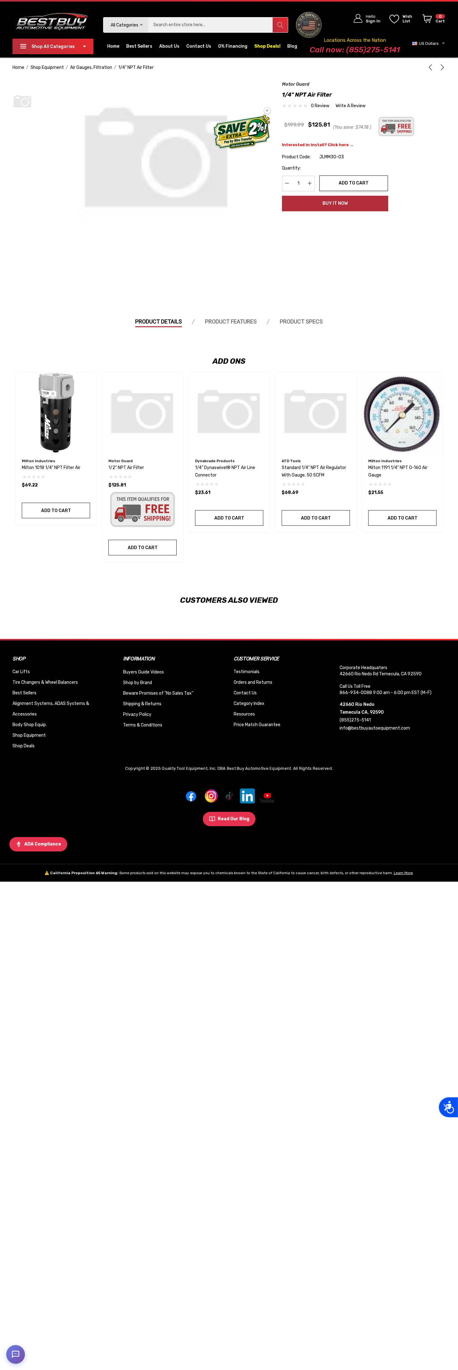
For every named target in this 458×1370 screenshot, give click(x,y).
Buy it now (335, 203)
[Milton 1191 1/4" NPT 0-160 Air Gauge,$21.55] (402, 412)
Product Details (158, 321)
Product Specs (301, 321)
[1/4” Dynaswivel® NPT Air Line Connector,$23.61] (229, 412)
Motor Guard (295, 84)
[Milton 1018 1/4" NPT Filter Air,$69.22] (56, 412)
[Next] (441, 67)
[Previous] (431, 67)
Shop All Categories (53, 46)
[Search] (280, 25)
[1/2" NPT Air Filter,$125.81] (142, 412)
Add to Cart (354, 183)
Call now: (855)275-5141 (355, 49)
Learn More (403, 873)
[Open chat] (15, 1354)
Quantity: (291, 167)
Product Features (231, 321)
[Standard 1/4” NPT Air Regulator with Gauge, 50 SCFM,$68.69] (315, 412)
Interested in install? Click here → (318, 144)
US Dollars (428, 43)
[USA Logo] (309, 24)
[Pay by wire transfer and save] (241, 132)
